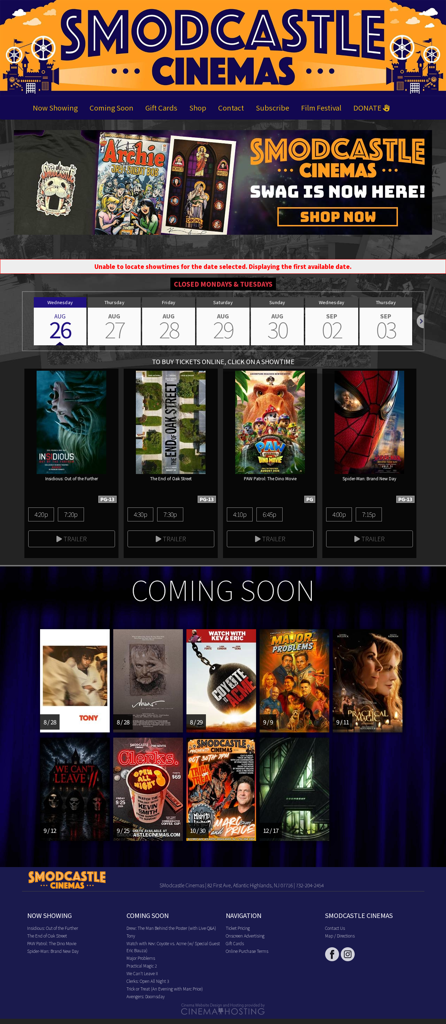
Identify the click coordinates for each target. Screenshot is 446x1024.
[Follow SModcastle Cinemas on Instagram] (348, 954)
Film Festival (321, 108)
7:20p (70, 514)
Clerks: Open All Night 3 (147, 981)
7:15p (368, 514)
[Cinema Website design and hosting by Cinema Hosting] (223, 1008)
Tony (130, 936)
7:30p (170, 514)
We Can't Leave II (142, 973)
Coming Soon (111, 108)
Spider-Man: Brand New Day (53, 951)
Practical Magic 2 (141, 966)
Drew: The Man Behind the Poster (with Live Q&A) (171, 928)
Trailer (74, 538)
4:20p (41, 514)
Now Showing (55, 108)
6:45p (269, 514)
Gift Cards (161, 108)
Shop (197, 108)
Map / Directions (340, 936)
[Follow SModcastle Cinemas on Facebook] (332, 954)
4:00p (339, 514)
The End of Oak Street (47, 936)
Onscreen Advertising (245, 936)
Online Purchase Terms (247, 951)
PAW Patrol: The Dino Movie (51, 943)
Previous (23, 321)
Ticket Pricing (238, 928)
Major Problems (140, 958)
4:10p (239, 514)
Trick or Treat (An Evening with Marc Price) (164, 989)
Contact (231, 108)
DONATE (368, 108)
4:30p (140, 514)
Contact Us (335, 928)
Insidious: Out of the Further (52, 928)
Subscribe (272, 108)
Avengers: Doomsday (145, 996)
